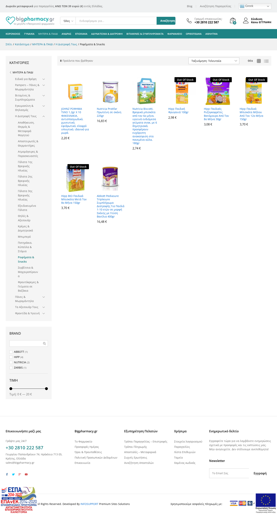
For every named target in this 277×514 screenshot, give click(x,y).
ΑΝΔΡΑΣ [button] (66, 34)
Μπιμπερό (24, 236)
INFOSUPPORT (89, 504)
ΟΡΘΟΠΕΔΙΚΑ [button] (194, 34)
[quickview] (75, 102)
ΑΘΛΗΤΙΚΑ (211, 34)
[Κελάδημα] (13, 475)
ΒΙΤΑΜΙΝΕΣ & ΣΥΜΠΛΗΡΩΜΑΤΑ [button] (145, 34)
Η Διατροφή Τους (26, 116)
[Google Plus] (20, 475)
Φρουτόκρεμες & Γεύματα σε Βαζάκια (28, 286)
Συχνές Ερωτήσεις (135, 457)
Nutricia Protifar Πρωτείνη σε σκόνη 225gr (109, 112)
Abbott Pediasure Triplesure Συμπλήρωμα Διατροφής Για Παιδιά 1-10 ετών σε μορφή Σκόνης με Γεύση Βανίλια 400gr (110, 206)
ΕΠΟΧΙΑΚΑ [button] (81, 34)
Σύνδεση (256, 19)
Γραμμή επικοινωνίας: (208, 19)
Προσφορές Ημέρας (87, 447)
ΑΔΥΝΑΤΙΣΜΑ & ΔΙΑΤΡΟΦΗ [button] (107, 34)
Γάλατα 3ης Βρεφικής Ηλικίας (25, 195)
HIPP (17, 357)
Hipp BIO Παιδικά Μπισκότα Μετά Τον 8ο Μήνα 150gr (74, 199)
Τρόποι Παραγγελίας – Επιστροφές (145, 441)
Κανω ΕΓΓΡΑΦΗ (261, 22)
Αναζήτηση (167, 20)
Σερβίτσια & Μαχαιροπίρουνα (28, 272)
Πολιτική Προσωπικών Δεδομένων (96, 457)
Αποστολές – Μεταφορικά (140, 452)
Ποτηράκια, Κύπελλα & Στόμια (25, 247)
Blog (189, 6)
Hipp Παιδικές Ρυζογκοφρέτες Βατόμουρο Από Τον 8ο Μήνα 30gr (216, 114)
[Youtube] (26, 475)
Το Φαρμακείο (83, 441)
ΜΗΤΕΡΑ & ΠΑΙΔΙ (23, 72)
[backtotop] (271, 506)
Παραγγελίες (182, 447)
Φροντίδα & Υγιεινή (27, 313)
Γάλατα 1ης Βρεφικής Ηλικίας (25, 166)
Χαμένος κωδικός (184, 463)
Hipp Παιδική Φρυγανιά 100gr (178, 110)
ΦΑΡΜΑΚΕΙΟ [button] (174, 34)
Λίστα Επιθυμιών (185, 452)
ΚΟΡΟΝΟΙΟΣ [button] (13, 34)
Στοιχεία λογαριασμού (188, 441)
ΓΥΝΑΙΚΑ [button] (29, 34)
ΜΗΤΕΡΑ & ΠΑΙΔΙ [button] (48, 34)
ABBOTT (19, 351)
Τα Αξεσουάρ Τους (26, 307)
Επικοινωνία (82, 463)
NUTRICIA (20, 362)
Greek (248, 6)
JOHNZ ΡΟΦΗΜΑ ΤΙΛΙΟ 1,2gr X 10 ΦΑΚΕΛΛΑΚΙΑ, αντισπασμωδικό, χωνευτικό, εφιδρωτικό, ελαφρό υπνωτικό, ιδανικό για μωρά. (75, 120)
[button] (75, 146)
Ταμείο (178, 457)
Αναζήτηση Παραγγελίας (215, 6)
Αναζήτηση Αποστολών (139, 463)
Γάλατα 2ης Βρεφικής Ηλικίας (25, 181)
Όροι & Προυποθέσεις (88, 452)
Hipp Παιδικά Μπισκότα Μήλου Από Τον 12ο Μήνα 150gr (251, 114)
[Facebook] (7, 475)
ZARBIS (18, 367)
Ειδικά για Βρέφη (26, 79)
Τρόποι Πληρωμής (135, 447)
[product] (259, 61)
